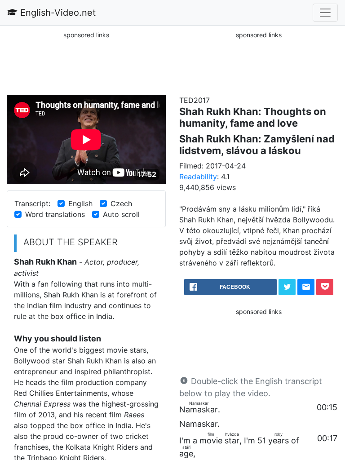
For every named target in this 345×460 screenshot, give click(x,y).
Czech (121, 203)
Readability (198, 176)
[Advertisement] (86, 62)
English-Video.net (57, 12)
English (80, 203)
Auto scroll (121, 214)
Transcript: (32, 203)
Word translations (55, 214)
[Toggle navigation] (325, 13)
